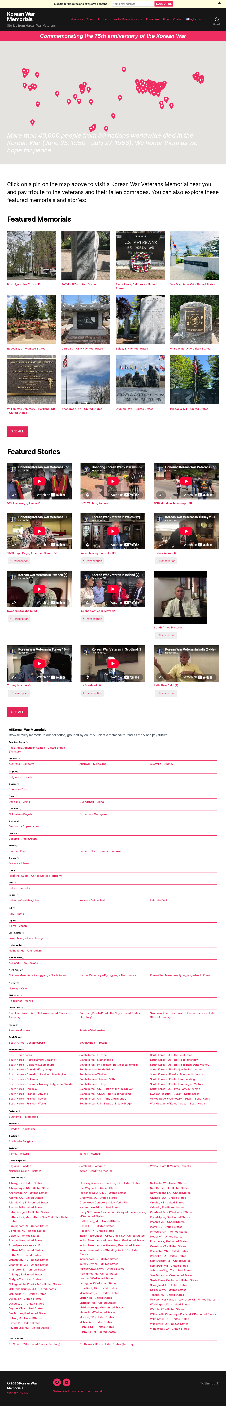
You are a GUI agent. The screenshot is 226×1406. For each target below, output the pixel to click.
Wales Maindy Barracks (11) (98, 553)
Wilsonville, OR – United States (190, 348)
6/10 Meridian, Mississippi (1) (173, 503)
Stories (90, 19)
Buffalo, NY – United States (79, 284)
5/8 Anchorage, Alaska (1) (24, 503)
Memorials (76, 19)
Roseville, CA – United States (26, 348)
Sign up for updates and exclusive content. (81, 3)
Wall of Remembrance (126, 19)
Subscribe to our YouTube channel (77, 1391)
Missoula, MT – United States (189, 409)
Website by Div (18, 1393)
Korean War (152, 19)
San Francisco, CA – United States (192, 284)
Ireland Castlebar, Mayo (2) (98, 611)
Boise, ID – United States (132, 348)
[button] (171, 106)
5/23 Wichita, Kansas (94, 503)
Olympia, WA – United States (134, 409)
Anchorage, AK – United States (81, 409)
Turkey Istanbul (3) (19, 685)
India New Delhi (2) (166, 685)
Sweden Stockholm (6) (22, 611)
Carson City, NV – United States (82, 348)
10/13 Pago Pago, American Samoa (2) (32, 553)
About (166, 19)
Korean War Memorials (21, 16)
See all (17, 431)
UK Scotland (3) (91, 685)
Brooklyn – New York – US (24, 284)
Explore (102, 19)
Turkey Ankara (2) (165, 553)
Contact (177, 19)
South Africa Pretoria (168, 627)
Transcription (20, 561)
